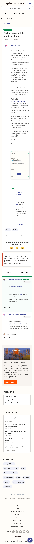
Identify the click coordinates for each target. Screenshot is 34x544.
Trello (15, 230)
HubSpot (26, 477)
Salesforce (7, 486)
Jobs (17, 517)
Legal (20, 541)
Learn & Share (17, 14)
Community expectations (13, 403)
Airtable (6, 482)
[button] (29, 3)
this (17, 204)
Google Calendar (18, 482)
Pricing (17, 505)
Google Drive (8, 477)
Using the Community (12, 400)
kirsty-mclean (15, 46)
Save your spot (10, 382)
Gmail (23, 468)
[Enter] (3, 8)
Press (17, 514)
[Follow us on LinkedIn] (17, 531)
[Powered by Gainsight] (17, 495)
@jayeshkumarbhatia (16, 324)
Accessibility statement (23, 498)
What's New (5, 18)
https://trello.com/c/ (18, 101)
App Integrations (17, 526)
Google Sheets (9, 464)
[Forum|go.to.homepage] (13, 3)
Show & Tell (8, 421)
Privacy (26, 541)
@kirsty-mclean (16, 287)
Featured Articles (10, 443)
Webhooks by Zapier (11, 468)
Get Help (4, 14)
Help (17, 508)
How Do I (7, 23)
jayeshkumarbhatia (15, 279)
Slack (8, 230)
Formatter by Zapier (10, 473)
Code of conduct (10, 397)
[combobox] (17, 8)
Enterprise (17, 520)
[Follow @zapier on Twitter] (24, 531)
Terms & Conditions (9, 498)
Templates (17, 523)
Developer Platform (17, 511)
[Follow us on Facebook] (13, 531)
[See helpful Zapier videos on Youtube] (27, 531)
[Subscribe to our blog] (20, 531)
